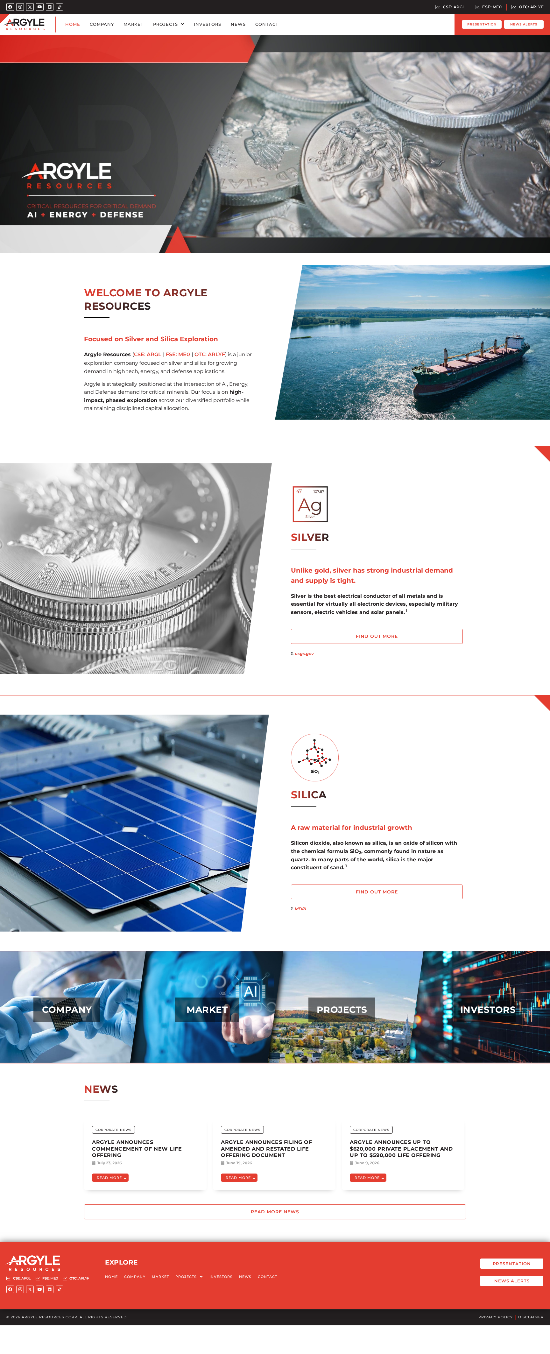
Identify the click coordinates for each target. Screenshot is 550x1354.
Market (133, 24)
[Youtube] (40, 7)
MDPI (300, 908)
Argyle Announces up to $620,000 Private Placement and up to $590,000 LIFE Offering (401, 1149)
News (238, 24)
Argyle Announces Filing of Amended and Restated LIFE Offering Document (266, 1149)
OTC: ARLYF (209, 354)
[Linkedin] (49, 7)
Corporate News (113, 1130)
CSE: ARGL (147, 354)
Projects (165, 24)
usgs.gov (304, 653)
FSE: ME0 (178, 354)
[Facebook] (10, 7)
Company (102, 24)
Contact (267, 24)
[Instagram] (20, 7)
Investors (207, 24)
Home (72, 24)
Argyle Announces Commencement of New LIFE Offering (137, 1149)
